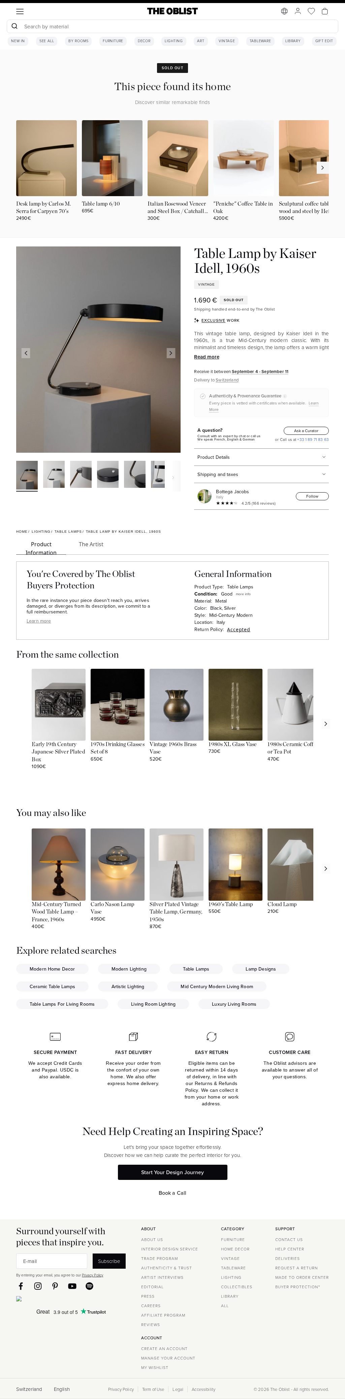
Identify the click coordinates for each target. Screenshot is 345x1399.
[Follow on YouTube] (72, 1286)
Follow (312, 496)
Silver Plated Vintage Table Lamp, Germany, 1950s (176, 912)
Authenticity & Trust (166, 1268)
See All (46, 41)
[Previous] (26, 353)
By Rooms (78, 41)
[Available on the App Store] (49, 1300)
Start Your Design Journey (172, 1172)
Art (200, 41)
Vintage (227, 41)
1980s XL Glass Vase (233, 744)
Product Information (41, 547)
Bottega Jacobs (232, 491)
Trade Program (159, 1258)
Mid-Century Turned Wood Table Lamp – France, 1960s (56, 912)
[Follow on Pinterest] (55, 1286)
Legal (177, 1389)
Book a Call (173, 1192)
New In (18, 41)
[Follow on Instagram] (37, 1286)
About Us (152, 1239)
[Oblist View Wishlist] (311, 11)
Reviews (150, 1324)
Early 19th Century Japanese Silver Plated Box (58, 752)
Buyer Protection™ (297, 1287)
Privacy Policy (92, 1274)
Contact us (289, 1239)
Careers (151, 1306)
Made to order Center (302, 1277)
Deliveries (287, 1258)
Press (148, 1296)
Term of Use (153, 1389)
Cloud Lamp (282, 904)
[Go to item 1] (27, 476)
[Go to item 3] (81, 475)
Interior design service (169, 1249)
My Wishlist (154, 1367)
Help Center (289, 1249)
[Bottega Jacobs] (205, 496)
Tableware (260, 41)
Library (293, 41)
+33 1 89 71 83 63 (312, 439)
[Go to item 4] (108, 475)
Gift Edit (324, 41)
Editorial (152, 1287)
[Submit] (14, 26)
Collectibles (236, 1287)
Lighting (174, 41)
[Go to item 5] (135, 475)
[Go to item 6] (161, 475)
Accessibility (203, 1389)
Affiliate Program (163, 1315)
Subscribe (109, 1261)
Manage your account (168, 1358)
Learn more (39, 620)
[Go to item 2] (54, 475)
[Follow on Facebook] (20, 1286)
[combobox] (172, 27)
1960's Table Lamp (231, 904)
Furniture (113, 41)
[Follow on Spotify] (89, 1286)
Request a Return (296, 1268)
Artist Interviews (162, 1277)
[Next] (171, 353)
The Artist (91, 544)
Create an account (164, 1348)
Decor (144, 41)
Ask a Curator (306, 430)
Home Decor (235, 1249)
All (225, 1306)
